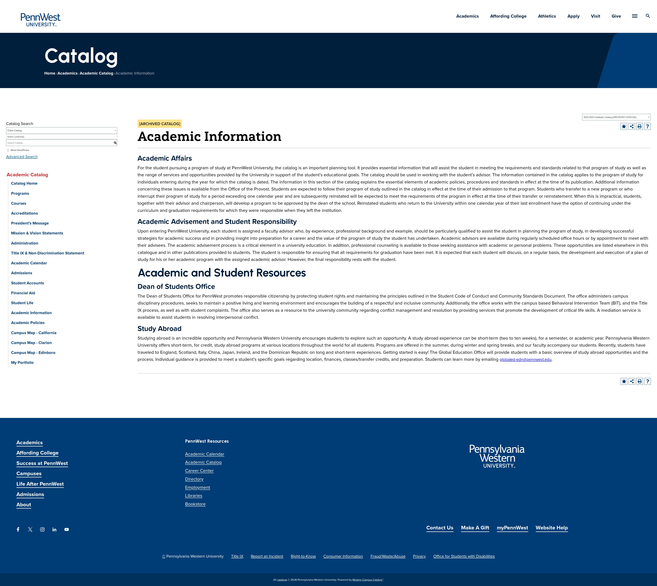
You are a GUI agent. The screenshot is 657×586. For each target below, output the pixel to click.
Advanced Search (22, 156)
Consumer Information (343, 556)
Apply (574, 16)
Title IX (237, 556)
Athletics (547, 16)
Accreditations (24, 213)
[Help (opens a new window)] (647, 126)
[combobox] (616, 117)
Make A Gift (475, 527)
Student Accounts (27, 283)
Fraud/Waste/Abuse (388, 556)
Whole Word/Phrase (20, 150)
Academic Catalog (96, 73)
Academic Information (31, 313)
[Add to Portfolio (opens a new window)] (624, 126)
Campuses (29, 473)
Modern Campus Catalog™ (367, 580)
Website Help (552, 527)
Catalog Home (24, 183)
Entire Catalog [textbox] (15, 130)
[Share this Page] (631, 126)
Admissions (21, 273)
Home (49, 73)
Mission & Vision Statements (37, 233)
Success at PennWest (42, 463)
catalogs (282, 580)
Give (616, 16)
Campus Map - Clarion (31, 343)
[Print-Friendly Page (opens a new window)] (639, 126)
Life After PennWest (40, 484)
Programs (20, 193)
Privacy (419, 556)
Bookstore (195, 504)
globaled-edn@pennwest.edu (525, 359)
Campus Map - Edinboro (33, 352)
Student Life (22, 303)
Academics (467, 16)
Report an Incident (267, 556)
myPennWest (512, 527)
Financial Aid (23, 293)
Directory (194, 479)
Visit (595, 16)
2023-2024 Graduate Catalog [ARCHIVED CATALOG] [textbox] (610, 117)
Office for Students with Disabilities (464, 556)
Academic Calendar (29, 263)
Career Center (199, 470)
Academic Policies (27, 323)
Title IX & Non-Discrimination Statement (47, 253)
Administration (24, 243)
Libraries (193, 495)
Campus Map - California (33, 333)
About (23, 504)
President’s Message (30, 223)
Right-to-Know (303, 556)
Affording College (508, 16)
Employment (197, 487)
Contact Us (439, 527)
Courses (18, 203)
